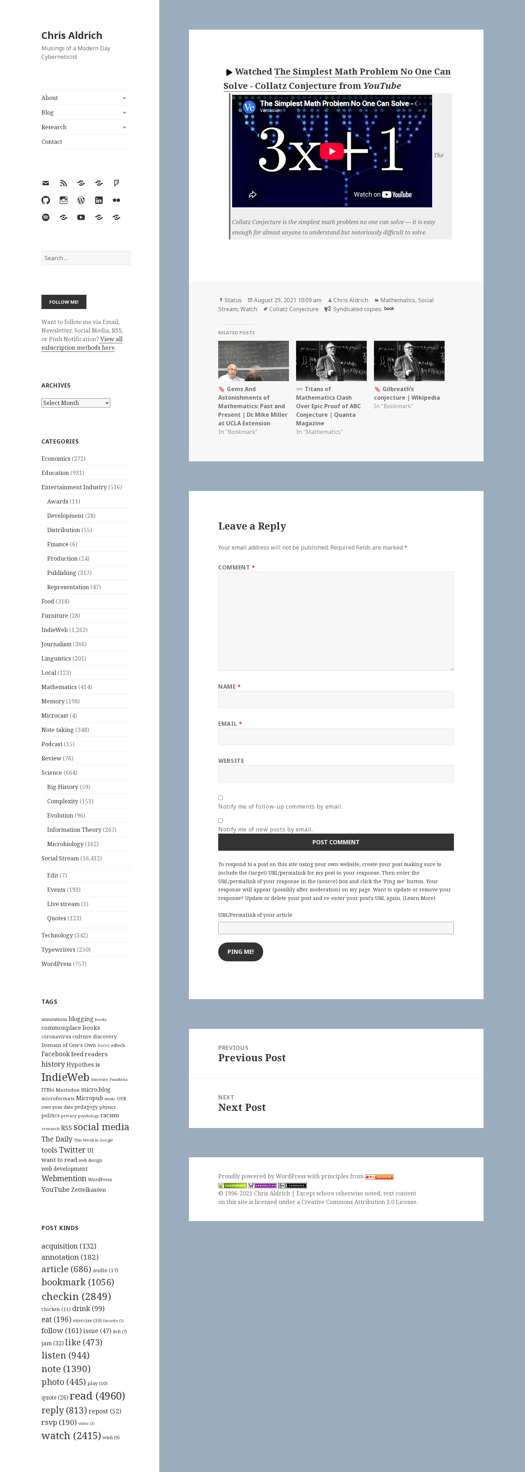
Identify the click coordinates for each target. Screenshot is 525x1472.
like (83, 1342)
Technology (57, 935)
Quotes (56, 918)
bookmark (77, 1282)
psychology (88, 1115)
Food (47, 601)
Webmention (63, 1178)
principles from (343, 1176)
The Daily (56, 1139)
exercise (87, 1320)
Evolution (60, 815)
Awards (57, 501)
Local (48, 673)
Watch (248, 309)
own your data (57, 1107)
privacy (69, 1115)
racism (109, 1115)
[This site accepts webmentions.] (262, 1185)
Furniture (54, 615)
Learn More (419, 898)
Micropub (89, 1098)
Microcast (54, 715)
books (100, 1019)
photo (63, 1381)
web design (90, 1160)
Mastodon (68, 1090)
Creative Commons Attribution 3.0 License (358, 1202)
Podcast (51, 744)
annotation (70, 1257)
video (86, 1423)
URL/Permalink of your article (255, 914)
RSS (66, 1128)
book (389, 308)
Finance (58, 544)
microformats (58, 1098)
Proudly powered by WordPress (262, 1176)
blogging (81, 1019)
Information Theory (74, 830)
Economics (55, 458)
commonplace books (70, 1027)
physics (107, 1107)
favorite (113, 1320)
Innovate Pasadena (109, 1079)
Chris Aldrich (71, 35)
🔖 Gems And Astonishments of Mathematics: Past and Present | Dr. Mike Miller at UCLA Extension (253, 406)
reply (64, 1410)
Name (229, 687)
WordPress (56, 964)
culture (81, 1036)
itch (120, 1332)
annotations (54, 1019)
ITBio (47, 1089)
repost (105, 1411)
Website (231, 761)
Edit (52, 875)
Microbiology (65, 844)
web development (64, 1169)
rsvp (59, 1422)
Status (233, 300)
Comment (236, 567)
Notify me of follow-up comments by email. (280, 806)
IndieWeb (54, 630)
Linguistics (56, 658)
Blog (47, 112)
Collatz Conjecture (294, 309)
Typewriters (58, 949)
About (49, 98)
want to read (59, 1159)
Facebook (55, 1053)
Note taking (57, 730)
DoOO (104, 1045)
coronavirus (56, 1036)
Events (56, 890)
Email (230, 724)
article (66, 1269)
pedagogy (86, 1106)
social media (101, 1126)
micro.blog (96, 1089)
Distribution (63, 530)
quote (54, 1397)
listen (65, 1355)
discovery (105, 1036)
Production (62, 558)
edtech (118, 1045)
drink (88, 1308)
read (97, 1395)
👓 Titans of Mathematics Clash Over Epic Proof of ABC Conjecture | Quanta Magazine (328, 406)
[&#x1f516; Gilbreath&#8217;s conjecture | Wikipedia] (409, 361)
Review (51, 758)
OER (121, 1098)
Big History (62, 787)
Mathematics (59, 687)
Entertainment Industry (74, 487)
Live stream (63, 904)
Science (51, 773)
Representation (68, 587)
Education (55, 473)
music (110, 1098)
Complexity (62, 801)
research (50, 1128)
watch (71, 1435)
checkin (76, 1296)
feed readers (89, 1054)
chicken (56, 1309)
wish (111, 1437)
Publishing (61, 573)
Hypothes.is (83, 1064)
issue (97, 1331)
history (53, 1064)
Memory (53, 701)
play (98, 1383)
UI (90, 1150)
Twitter (72, 1149)
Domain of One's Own (68, 1045)
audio (105, 1270)
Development (65, 516)
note (66, 1368)
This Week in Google (93, 1140)
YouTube (55, 1189)
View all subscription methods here (81, 343)
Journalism (56, 644)
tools (49, 1150)
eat (56, 1319)
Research (53, 127)
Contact (51, 142)
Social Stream (60, 858)
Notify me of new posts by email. (265, 829)
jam (52, 1343)
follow (61, 1330)
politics (50, 1115)
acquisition (68, 1246)
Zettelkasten (88, 1190)
